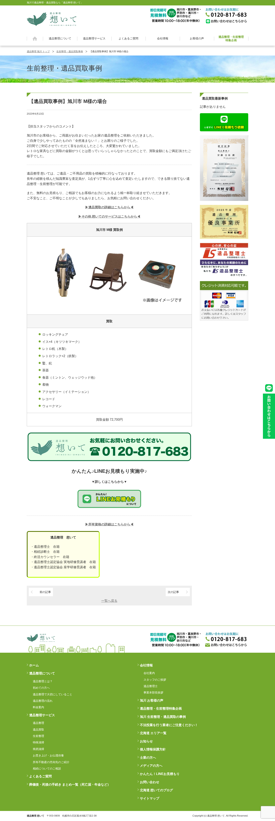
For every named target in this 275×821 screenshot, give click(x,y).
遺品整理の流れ (43, 700)
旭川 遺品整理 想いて (51, 19)
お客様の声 (197, 38)
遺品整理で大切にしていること (52, 694)
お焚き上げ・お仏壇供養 (48, 755)
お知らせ (146, 741)
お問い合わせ (149, 782)
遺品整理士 (151, 686)
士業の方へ (148, 757)
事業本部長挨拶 (153, 692)
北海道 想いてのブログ (156, 790)
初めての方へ (41, 687)
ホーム (35, 39)
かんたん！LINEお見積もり (160, 774)
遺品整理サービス (94, 38)
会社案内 (149, 673)
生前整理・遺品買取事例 (69, 51)
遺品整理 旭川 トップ (38, 51)
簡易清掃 (38, 749)
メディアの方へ (151, 765)
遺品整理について (60, 38)
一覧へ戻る (109, 600)
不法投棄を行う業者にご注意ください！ (169, 725)
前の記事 (45, 592)
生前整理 (38, 736)
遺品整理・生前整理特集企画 (231, 38)
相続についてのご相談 (47, 768)
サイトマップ (149, 798)
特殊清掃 (38, 742)
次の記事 (173, 592)
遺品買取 (38, 729)
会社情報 (162, 38)
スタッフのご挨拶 (155, 679)
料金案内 (38, 707)
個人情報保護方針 (153, 749)
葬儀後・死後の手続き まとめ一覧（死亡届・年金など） (70, 784)
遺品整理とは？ (43, 681)
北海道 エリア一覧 (153, 733)
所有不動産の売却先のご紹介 (51, 762)
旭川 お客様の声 (151, 700)
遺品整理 (38, 722)
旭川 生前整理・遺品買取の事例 (163, 716)
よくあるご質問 (128, 38)
